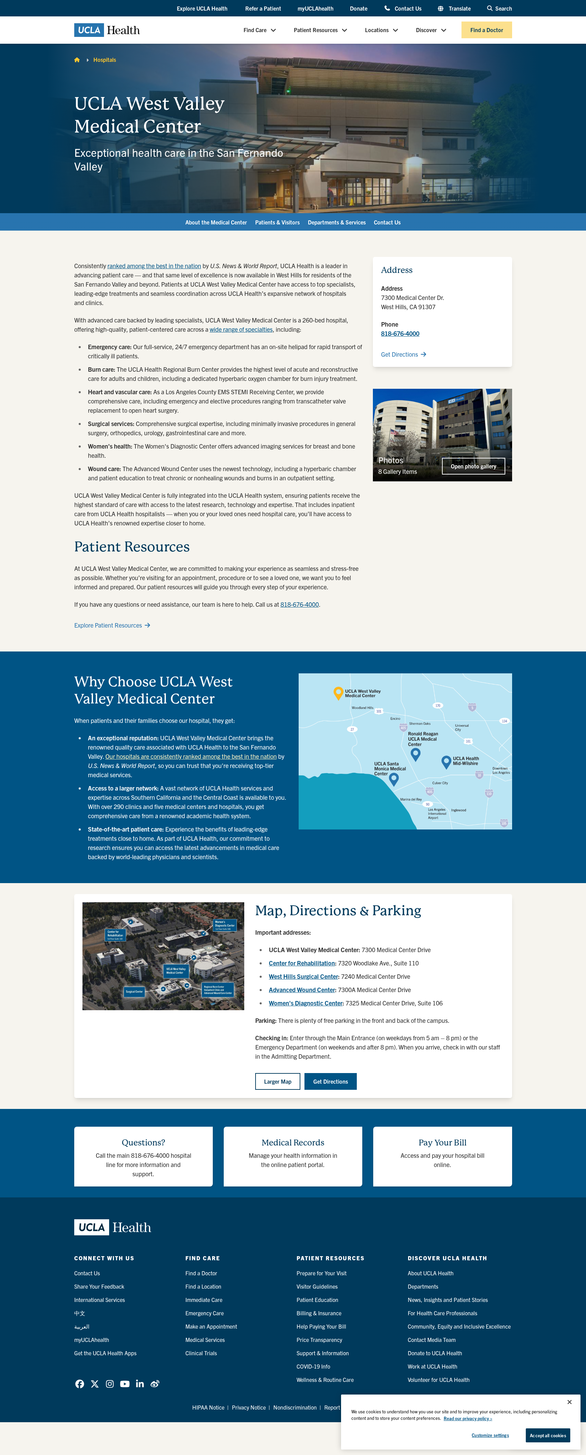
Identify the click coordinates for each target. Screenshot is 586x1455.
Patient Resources (316, 30)
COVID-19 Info (313, 1366)
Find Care (255, 30)
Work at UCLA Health (432, 1366)
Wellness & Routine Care (325, 1379)
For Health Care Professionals (442, 1312)
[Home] (77, 59)
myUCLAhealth (316, 8)
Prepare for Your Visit (322, 1272)
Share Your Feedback (99, 1286)
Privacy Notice (249, 1407)
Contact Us (408, 8)
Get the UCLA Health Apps (105, 1352)
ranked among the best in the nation (154, 266)
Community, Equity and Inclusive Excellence (459, 1326)
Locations (377, 30)
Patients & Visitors (277, 222)
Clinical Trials (201, 1352)
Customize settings (490, 1435)
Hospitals (104, 59)
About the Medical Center (216, 222)
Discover (426, 30)
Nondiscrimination (295, 1407)
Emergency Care (204, 1312)
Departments (423, 1286)
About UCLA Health (431, 1272)
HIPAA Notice (208, 1407)
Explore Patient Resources (108, 625)
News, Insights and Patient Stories (448, 1299)
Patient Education (317, 1299)
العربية (81, 1326)
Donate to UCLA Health (435, 1352)
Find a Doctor (486, 30)
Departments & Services (337, 222)
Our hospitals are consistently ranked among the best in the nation (191, 756)
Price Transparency (319, 1339)
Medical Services (205, 1339)
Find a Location (203, 1286)
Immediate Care (203, 1299)
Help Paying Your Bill (321, 1326)
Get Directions (399, 354)
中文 (79, 1312)
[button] (203, 8)
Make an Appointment (211, 1326)
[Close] (569, 1402)
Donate (358, 8)
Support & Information (323, 1352)
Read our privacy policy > (468, 1418)
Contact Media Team (432, 1339)
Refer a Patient (263, 8)
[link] (79, 1383)
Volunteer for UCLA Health (439, 1379)
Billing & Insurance (319, 1312)
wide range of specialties (241, 329)
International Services (99, 1299)
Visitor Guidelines (317, 1286)
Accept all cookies (548, 1435)
